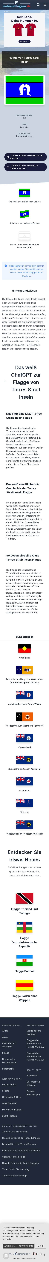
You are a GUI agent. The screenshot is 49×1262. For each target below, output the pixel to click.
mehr (41, 1246)
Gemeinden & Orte (11, 1097)
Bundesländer (9, 1084)
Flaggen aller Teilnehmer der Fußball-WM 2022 (35, 1043)
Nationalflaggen (12, 1025)
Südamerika (8, 1068)
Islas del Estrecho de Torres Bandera (21, 1138)
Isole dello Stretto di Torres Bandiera (21, 1150)
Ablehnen (9, 1246)
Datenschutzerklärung (29, 1258)
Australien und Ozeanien (9, 1045)
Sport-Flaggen (9, 1116)
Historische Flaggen (12, 1109)
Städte (5, 1090)
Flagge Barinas (24, 971)
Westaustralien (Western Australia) (24, 833)
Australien (24, 127)
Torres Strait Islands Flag (14, 1131)
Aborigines (24, 657)
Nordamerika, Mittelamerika (9, 1061)
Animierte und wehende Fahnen (24, 223)
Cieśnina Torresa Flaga (13, 1156)
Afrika (5, 1030)
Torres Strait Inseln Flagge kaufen (26, 157)
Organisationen (9, 1103)
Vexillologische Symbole (34, 1032)
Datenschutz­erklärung (34, 1083)
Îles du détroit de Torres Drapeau (19, 1144)
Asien (5, 1037)
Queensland (24, 747)
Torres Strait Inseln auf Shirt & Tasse (24, 167)
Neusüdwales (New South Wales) (24, 704)
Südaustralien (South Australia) (24, 769)
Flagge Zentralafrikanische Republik (24, 942)
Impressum (32, 1075)
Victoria (24, 812)
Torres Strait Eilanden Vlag (15, 1169)
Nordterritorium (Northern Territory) (24, 725)
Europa (5, 1052)
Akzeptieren (26, 1246)
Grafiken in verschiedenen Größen (24, 202)
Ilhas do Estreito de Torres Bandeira (20, 1163)
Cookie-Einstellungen (33, 1093)
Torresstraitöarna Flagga (14, 1175)
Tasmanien (24, 790)
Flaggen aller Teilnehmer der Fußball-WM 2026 (36, 1056)
